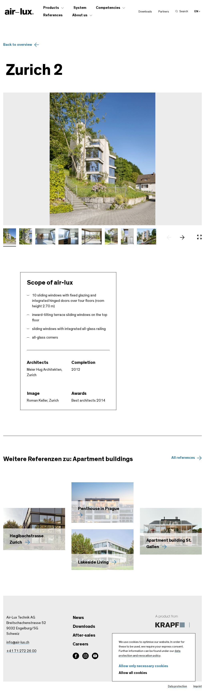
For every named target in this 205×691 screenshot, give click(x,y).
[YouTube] (95, 656)
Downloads (145, 11)
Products (51, 8)
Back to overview (17, 45)
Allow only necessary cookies (143, 666)
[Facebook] (76, 656)
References (53, 15)
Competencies (108, 8)
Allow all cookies (133, 673)
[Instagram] (85, 656)
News (78, 617)
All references (183, 458)
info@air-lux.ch (17, 642)
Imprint (197, 686)
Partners (163, 11)
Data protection (177, 686)
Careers (80, 644)
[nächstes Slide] (184, 237)
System (79, 8)
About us (79, 15)
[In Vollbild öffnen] (199, 237)
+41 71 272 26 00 (21, 651)
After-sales (84, 635)
